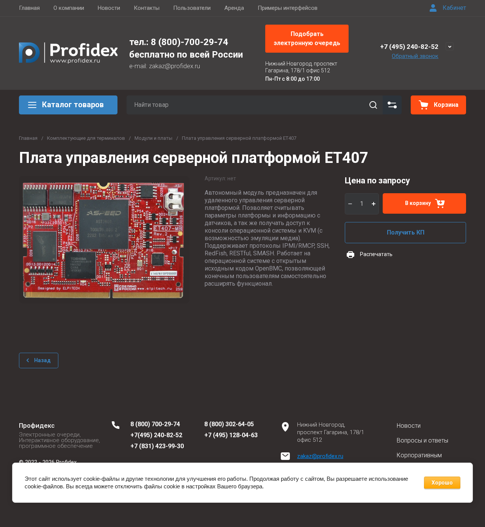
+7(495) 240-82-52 (156, 435)
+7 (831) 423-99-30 (157, 446)
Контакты (147, 8)
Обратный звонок (415, 56)
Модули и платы (153, 138)
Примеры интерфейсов (288, 8)
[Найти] (373, 104)
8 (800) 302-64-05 (229, 424)
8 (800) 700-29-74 (155, 424)
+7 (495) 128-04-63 (231, 435)
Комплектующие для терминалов (86, 138)
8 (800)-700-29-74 (189, 42)
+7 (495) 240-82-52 (409, 47)
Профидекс (37, 425)
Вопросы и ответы (422, 440)
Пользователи (192, 8)
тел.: (140, 42)
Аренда (234, 8)
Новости (109, 8)
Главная (29, 8)
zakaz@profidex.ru (320, 456)
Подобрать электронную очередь (307, 38)
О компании (68, 8)
